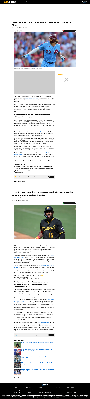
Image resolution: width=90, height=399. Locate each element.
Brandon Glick (17, 200)
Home (15, 181)
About (15, 387)
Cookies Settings (71, 392)
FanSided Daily (29, 390)
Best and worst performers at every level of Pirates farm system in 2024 (34, 168)
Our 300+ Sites (70, 387)
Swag (40, 387)
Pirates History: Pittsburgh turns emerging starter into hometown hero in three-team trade (34, 171)
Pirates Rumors (21, 181)
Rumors (22, 1)
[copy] (22, 31)
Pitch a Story (42, 390)
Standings (33, 1)
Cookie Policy (17, 392)
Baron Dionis (16, 27)
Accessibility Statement (45, 392)
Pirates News (21, 377)
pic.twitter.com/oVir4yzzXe (21, 277)
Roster (38, 1)
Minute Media (7, 395)
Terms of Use (70, 390)
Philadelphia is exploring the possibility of (24, 108)
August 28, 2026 (35, 279)
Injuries (42, 1)
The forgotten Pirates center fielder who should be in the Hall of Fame (33, 160)
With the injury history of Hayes (35, 131)
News (18, 1)
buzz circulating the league (32, 98)
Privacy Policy (59, 390)
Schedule (27, 1)
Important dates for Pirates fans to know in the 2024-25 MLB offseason (33, 166)
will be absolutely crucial (43, 322)
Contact (58, 387)
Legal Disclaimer (30, 392)
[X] (82, 1)
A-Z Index (58, 392)
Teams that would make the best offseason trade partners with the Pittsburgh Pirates (32, 163)
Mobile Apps (17, 390)
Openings (28, 387)
